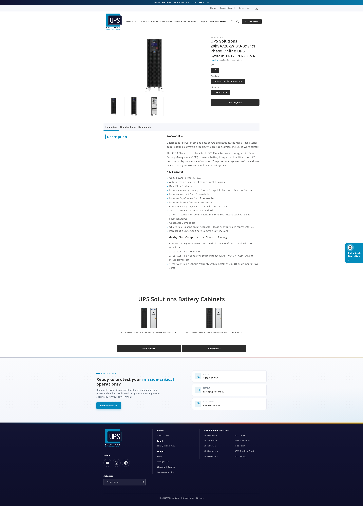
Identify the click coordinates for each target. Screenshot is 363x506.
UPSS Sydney (241, 456)
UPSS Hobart (240, 435)
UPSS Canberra (211, 451)
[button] (131, 21)
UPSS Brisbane (210, 440)
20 (215, 70)
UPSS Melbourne (242, 440)
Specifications (128, 127)
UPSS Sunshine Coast (244, 451)
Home (213, 8)
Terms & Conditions (166, 472)
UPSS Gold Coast (211, 456)
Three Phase (220, 92)
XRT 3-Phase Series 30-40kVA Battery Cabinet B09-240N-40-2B (214, 333)
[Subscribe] (142, 482)
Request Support (227, 8)
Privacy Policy (187, 498)
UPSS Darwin (210, 446)
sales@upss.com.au (166, 446)
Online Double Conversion (228, 81)
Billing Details (163, 462)
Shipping (214, 60)
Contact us (244, 8)
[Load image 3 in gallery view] (154, 106)
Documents (144, 127)
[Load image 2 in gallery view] (133, 106)
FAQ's (159, 456)
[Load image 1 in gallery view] (113, 106)
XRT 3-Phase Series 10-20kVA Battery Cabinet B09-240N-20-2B (149, 333)
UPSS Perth (240, 446)
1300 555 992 (163, 435)
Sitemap (200, 498)
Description (111, 127)
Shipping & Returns (166, 467)
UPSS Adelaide (210, 435)
